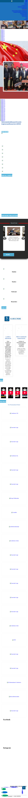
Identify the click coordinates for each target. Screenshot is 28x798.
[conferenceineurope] (14, 526)
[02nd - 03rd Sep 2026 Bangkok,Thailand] (14, 165)
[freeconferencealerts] (14, 696)
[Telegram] (22, 791)
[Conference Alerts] (14, 540)
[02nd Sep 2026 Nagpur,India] (14, 172)
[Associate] (14, 427)
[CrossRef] (14, 512)
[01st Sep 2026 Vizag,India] (14, 161)
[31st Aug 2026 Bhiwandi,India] (14, 147)
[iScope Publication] (14, 498)
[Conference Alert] (14, 625)
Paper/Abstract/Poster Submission (19, 10)
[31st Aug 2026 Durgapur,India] (14, 150)
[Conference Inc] (14, 455)
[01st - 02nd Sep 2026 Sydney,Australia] (14, 157)
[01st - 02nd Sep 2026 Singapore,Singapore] (14, 154)
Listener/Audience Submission (20, 12)
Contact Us (14, 787)
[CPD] (14, 640)
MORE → (8, 254)
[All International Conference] (14, 682)
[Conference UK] (14, 413)
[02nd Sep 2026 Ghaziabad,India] (14, 168)
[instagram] (22, 790)
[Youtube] (22, 792)
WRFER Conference (22, 6)
